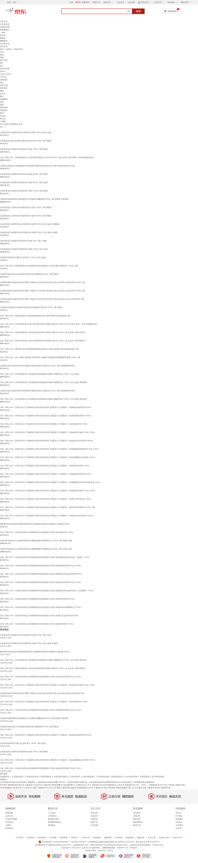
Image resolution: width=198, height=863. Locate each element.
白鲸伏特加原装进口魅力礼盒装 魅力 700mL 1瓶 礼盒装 (23, 257)
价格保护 (136, 816)
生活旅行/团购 (11, 819)
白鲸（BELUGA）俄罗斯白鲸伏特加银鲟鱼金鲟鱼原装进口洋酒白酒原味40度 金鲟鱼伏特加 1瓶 (39, 349)
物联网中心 (71, 785)
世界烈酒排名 (46, 777)
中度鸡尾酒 (144, 777)
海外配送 (51, 825)
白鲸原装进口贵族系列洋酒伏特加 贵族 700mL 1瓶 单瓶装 (24, 149)
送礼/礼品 (4, 85)
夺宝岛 (178, 813)
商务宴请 (3, 88)
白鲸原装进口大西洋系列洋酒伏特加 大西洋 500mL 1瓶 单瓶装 (26, 216)
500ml (2, 71)
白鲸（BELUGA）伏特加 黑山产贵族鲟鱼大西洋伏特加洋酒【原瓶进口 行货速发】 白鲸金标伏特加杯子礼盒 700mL (47, 432)
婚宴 (2, 91)
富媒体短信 (112, 785)
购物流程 (9, 813)
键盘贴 (3, 38)
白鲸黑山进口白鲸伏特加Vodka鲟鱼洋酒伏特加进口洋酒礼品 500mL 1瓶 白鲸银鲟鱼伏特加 (37, 391)
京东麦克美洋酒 (31, 777)
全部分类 (3, 21)
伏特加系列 (75, 777)
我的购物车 (172, 11)
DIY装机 (179, 816)
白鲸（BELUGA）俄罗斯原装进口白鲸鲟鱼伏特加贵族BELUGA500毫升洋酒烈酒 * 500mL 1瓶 (39, 266)
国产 (2, 63)
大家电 (8, 825)
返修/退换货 (138, 822)
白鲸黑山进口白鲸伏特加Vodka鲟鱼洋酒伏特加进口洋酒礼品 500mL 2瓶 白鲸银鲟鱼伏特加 (37, 366)
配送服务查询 (53, 819)
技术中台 (92, 788)
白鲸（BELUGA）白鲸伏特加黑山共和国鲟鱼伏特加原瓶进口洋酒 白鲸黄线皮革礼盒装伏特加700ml (41, 574)
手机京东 (144, 2)
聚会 (2, 96)
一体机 (3, 32)
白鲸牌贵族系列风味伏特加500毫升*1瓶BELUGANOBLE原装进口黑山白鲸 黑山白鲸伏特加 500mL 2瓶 (42, 291)
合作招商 (53, 837)
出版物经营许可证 (80, 845)
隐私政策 (140, 837)
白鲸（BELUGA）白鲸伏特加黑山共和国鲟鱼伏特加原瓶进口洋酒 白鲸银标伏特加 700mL (37, 624)
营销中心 (75, 837)
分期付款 (94, 819)
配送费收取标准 (54, 822)
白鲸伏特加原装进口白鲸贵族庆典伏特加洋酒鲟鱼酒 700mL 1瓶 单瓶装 (29, 274)
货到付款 (94, 813)
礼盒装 (3, 116)
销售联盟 (108, 837)
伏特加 (8, 49)
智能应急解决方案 (123, 788)
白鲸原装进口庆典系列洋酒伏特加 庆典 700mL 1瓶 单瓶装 (24, 191)
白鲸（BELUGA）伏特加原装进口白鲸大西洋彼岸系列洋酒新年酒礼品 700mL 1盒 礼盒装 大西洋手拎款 (42, 332)
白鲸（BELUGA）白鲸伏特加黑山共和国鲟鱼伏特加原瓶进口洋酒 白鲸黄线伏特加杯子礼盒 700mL (40, 566)
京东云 (110, 850)
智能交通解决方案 (58, 785)
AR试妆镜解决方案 (8, 788)
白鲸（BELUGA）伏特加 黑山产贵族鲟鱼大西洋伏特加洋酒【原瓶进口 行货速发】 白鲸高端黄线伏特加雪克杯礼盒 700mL (50, 482)
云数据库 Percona (44, 788)
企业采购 (131, 2)
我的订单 (96, 2)
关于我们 (20, 837)
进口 (2, 66)
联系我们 (31, 837)
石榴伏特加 (4, 777)
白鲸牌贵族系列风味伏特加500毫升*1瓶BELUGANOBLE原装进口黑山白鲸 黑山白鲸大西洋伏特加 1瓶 (42, 299)
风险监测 (129, 837)
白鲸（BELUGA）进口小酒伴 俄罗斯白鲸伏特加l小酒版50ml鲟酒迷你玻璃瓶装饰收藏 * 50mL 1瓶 (40, 357)
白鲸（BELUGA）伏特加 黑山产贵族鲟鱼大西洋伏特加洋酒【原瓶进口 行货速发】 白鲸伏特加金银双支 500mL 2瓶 (47, 507)
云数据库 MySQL (154, 788)
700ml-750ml (5, 74)
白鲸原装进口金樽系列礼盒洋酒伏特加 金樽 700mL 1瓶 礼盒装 (26, 132)
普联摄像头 (4, 30)
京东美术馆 (4, 44)
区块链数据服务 (81, 788)
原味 (2, 55)
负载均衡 (47, 785)
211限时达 (52, 816)
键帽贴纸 (3, 41)
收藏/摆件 (4, 99)
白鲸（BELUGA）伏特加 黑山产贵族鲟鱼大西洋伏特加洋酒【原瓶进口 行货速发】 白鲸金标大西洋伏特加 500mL (46, 441)
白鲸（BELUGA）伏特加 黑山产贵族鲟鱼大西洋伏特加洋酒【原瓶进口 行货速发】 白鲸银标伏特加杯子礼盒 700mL (47, 491)
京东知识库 (4, 24)
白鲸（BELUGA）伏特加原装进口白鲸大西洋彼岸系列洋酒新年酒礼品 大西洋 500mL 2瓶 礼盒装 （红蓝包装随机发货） (49, 324)
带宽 (106, 788)
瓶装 (2, 113)
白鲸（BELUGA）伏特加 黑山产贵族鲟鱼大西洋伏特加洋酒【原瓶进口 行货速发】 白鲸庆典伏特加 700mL (44, 424)
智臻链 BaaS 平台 (83, 785)
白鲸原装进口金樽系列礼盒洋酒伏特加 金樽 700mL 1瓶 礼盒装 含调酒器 (29, 224)
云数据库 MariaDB (99, 785)
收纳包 (3, 35)
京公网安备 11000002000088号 (55, 842)
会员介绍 (9, 816)
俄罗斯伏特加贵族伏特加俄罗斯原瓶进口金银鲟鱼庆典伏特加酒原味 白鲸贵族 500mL (35, 524)
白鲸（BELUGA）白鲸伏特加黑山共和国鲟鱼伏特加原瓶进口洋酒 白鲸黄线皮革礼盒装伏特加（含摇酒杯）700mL (47, 591)
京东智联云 (57, 788)
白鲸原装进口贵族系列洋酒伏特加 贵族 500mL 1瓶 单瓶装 (24, 174)
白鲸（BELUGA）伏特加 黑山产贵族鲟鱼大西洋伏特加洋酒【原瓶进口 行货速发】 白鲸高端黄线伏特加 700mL (45, 416)
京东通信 (179, 825)
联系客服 (9, 828)
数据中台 (99, 788)
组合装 (3, 119)
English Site (164, 837)
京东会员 (120, 2)
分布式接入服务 (30, 788)
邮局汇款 (94, 822)
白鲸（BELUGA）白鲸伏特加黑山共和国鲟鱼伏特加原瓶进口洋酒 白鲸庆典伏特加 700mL (37, 532)
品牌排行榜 (4, 27)
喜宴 (2, 105)
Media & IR (177, 837)
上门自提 (51, 813)
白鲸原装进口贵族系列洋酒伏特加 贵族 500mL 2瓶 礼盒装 (24, 182)
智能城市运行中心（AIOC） (136, 785)
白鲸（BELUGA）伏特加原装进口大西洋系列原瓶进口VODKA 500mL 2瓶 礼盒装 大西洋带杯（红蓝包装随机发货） (47, 157)
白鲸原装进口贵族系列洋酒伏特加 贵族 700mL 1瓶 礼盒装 (24, 249)
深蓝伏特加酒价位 (61, 777)
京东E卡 (179, 822)
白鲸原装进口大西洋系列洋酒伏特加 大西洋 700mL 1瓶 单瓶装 (26, 207)
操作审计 (20, 788)
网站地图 (70, 788)
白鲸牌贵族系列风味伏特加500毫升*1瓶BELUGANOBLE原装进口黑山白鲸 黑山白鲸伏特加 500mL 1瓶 (42, 282)
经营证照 (133, 848)
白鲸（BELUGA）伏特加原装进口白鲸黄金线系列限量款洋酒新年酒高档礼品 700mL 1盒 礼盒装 (39, 374)
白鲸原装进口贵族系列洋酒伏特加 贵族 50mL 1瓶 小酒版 (23, 241)
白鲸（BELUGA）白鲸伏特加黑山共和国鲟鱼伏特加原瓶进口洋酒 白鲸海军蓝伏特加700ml (37, 599)
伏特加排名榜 (103, 777)
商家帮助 (64, 837)
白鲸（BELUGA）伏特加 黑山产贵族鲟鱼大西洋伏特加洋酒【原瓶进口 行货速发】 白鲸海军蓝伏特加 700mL (45, 466)
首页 (2, 49)
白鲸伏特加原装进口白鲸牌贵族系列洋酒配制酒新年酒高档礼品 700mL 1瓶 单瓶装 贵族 (36, 541)
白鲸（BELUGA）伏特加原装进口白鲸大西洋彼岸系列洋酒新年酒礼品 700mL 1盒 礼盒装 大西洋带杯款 (42, 341)
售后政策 (136, 813)
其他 (2, 57)
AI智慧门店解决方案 (176, 785)
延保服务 (179, 819)
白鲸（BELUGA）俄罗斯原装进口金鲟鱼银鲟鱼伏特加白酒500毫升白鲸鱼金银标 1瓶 (35, 316)
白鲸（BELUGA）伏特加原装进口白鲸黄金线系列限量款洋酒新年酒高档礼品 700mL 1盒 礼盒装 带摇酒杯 (43, 382)
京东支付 (101, 850)
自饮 (2, 102)
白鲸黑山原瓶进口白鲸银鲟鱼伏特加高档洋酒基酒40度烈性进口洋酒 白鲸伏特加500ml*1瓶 (37, 166)
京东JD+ (179, 828)
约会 (2, 82)
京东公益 (151, 837)
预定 (64, 788)
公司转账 (94, 825)
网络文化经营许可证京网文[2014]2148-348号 (109, 845)
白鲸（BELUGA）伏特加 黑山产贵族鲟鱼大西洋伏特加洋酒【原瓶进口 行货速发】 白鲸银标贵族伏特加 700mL (45, 474)
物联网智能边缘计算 (16, 785)
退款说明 (136, 819)
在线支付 (94, 816)
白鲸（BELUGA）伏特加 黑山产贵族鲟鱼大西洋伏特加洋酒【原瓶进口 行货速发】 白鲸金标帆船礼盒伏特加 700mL (47, 457)
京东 (26, 12)
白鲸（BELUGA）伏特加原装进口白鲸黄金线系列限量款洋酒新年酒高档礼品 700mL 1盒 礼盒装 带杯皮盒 (43, 399)
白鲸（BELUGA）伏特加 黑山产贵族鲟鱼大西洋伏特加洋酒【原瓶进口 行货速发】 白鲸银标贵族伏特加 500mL (45, 407)
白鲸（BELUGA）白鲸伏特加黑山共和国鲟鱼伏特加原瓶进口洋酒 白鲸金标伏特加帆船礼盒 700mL (40, 607)
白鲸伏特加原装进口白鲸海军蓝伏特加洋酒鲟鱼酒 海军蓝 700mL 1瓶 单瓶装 (31, 307)
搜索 (138, 11)
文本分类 (121, 785)
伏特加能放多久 (89, 777)
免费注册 (85, 2)
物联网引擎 (165, 788)
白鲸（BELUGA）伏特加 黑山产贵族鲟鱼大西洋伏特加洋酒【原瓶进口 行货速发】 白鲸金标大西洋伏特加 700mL (46, 516)
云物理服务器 (154, 785)
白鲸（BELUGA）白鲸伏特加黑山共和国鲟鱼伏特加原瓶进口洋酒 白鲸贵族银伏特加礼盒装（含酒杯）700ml (44, 557)
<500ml (3, 77)
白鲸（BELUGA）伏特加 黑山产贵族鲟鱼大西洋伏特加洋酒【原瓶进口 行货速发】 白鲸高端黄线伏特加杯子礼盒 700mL (49, 449)
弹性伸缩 (112, 788)
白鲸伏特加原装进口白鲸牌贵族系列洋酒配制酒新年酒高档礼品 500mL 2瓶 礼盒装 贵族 (36, 549)
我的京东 (107, 2)
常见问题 (9, 822)
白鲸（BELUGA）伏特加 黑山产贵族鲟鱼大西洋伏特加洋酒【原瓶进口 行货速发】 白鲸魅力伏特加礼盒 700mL (45, 499)
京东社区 (119, 837)
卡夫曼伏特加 (17, 777)
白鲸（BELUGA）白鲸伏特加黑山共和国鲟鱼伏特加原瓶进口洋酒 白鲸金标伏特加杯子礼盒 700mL (40, 582)
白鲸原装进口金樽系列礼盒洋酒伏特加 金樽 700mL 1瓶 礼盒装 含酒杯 (29, 232)
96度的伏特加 (117, 777)
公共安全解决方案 (138, 788)
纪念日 (3, 94)
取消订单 (136, 825)
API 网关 (3, 785)
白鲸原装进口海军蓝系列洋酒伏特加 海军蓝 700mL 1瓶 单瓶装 (26, 141)
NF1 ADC (164, 785)
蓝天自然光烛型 (157, 777)
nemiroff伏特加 (131, 777)
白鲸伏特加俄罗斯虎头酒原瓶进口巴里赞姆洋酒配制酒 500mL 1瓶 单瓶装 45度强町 (34, 199)
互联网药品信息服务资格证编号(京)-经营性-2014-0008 (111, 842)
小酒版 (3, 121)
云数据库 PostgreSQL (34, 785)
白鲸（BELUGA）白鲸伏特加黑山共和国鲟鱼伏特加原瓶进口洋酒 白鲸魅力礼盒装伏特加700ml (39, 616)
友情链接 (97, 837)
